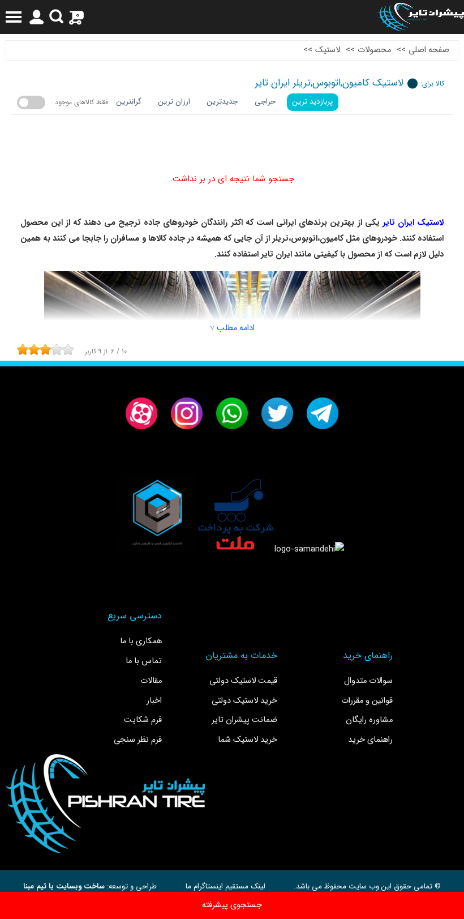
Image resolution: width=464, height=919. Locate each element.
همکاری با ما (141, 641)
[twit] (277, 413)
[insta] (187, 413)
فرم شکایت (143, 719)
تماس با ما (144, 661)
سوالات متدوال (368, 680)
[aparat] (141, 413)
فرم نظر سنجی (138, 739)
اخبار (154, 700)
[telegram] (322, 413)
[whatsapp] (232, 413)
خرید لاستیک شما (247, 739)
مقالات (151, 680)
